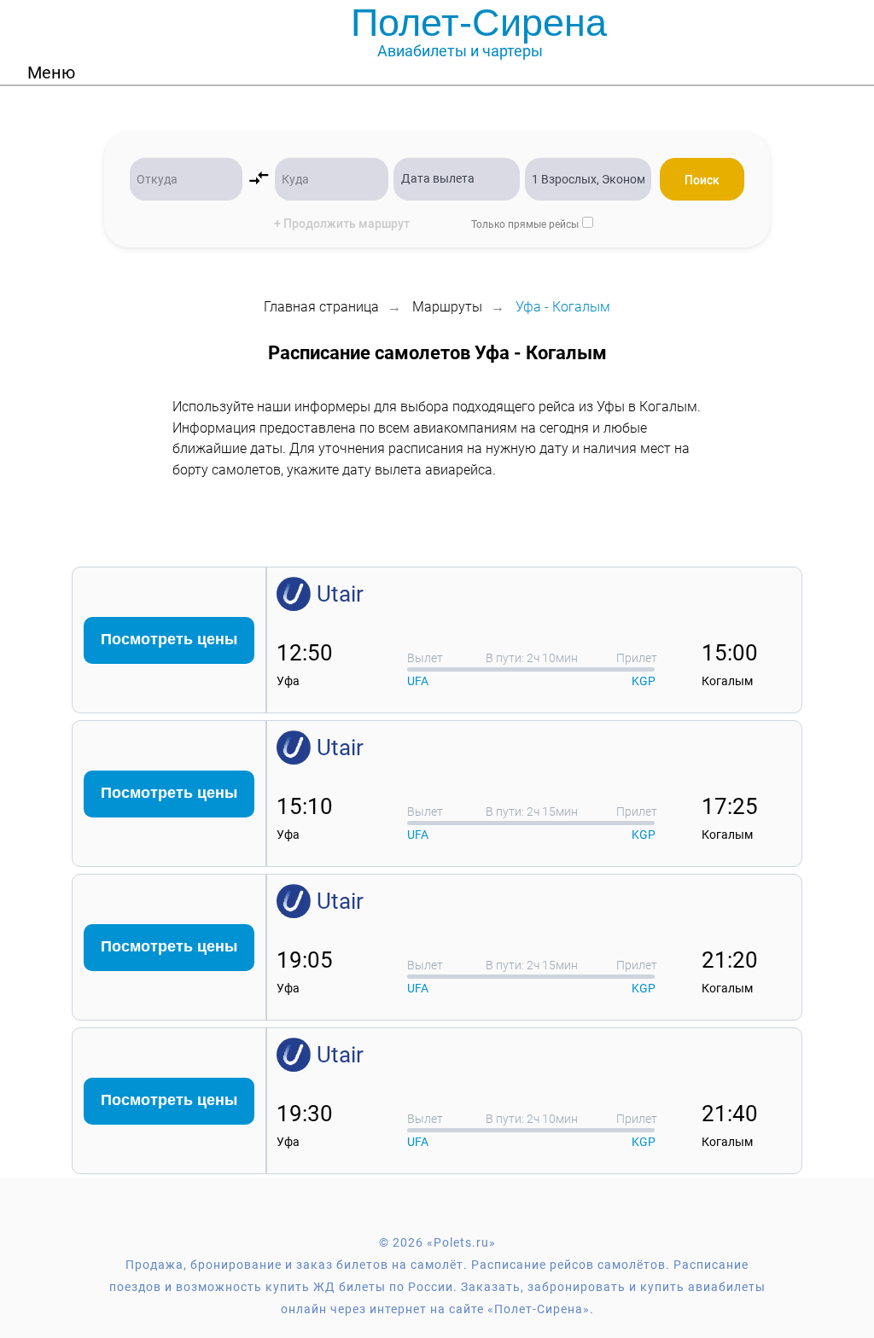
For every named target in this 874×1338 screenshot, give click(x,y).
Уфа (288, 681)
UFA (417, 681)
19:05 (305, 960)
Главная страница (321, 307)
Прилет (636, 658)
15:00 (730, 653)
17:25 (730, 806)
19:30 (305, 1113)
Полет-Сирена (479, 22)
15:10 (305, 806)
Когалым (727, 681)
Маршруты (447, 307)
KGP (644, 681)
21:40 (730, 1113)
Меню (51, 72)
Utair (340, 594)
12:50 (305, 653)
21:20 (730, 960)
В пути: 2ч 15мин (532, 811)
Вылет (425, 658)
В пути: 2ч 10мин (532, 658)
